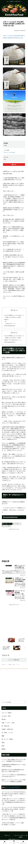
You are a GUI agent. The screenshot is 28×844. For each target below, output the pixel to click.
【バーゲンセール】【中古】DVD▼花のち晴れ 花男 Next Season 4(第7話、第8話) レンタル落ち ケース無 (14, 793)
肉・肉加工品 (5, 726)
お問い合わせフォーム (14, 839)
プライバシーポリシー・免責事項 (20, 836)
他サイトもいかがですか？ (12, 787)
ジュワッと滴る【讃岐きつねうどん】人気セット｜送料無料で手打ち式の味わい (13, 760)
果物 (3, 742)
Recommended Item (10, 325)
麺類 (3, 736)
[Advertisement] (14, 544)
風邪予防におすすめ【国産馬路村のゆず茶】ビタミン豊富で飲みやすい (13, 770)
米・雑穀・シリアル (8, 523)
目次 (12, 310)
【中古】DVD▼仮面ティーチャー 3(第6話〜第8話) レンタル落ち (13, 823)
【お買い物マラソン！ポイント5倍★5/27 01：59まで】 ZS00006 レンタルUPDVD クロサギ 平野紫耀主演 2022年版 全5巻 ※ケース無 (14, 801)
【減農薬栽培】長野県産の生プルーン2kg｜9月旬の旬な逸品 (14, 765)
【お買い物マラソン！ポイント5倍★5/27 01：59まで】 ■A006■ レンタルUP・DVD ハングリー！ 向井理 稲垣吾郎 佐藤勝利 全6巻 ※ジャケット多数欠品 (14, 816)
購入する (14, 164)
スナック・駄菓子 (7, 712)
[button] (25, 702)
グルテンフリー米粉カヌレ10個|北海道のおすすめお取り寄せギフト (14, 775)
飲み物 (3, 719)
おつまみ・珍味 (6, 716)
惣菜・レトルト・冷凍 (8, 722)
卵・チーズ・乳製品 (7, 739)
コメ (20, 523)
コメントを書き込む (14, 659)
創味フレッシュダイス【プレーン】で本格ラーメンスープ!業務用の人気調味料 (13, 780)
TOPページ (7, 835)
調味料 (3, 749)
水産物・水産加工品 (7, 729)
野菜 (3, 746)
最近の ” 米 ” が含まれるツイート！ (13, 340)
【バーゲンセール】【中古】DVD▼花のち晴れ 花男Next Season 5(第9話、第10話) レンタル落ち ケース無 (14, 809)
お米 (15, 523)
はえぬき (5, 525)
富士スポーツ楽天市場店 (9, 152)
